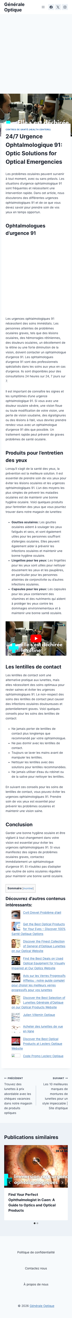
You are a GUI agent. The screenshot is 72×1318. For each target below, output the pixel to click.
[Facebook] (51, 7)
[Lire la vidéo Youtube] (36, 638)
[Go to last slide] (10, 1182)
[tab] (34, 1223)
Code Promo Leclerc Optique (43, 1056)
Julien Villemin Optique (39, 1015)
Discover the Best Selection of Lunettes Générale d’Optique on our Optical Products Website (38, 1002)
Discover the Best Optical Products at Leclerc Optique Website (37, 1043)
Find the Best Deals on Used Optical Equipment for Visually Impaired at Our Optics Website (38, 963)
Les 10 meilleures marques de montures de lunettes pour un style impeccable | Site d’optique (55, 1093)
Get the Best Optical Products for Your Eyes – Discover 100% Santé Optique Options (39, 928)
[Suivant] (62, 1182)
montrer (28, 888)
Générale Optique (42, 1305)
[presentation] (36, 1166)
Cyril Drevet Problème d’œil (42, 912)
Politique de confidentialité (36, 1252)
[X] (58, 7)
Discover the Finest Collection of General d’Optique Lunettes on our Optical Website (38, 946)
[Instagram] (65, 7)
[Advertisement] (36, 56)
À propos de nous (36, 1284)
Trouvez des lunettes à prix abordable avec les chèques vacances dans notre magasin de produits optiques (18, 1096)
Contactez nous (36, 1268)
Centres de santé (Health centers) (28, 129)
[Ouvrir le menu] (43, 7)
